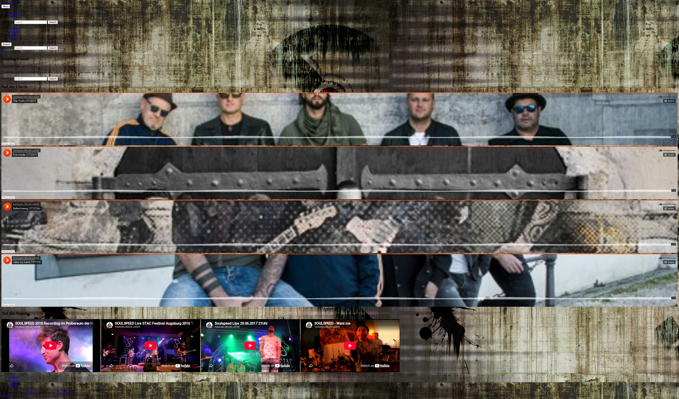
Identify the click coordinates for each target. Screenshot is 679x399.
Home (4, 51)
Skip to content (9, 2)
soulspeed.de (30, 392)
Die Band (13, 12)
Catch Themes (64, 392)
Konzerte (13, 15)
